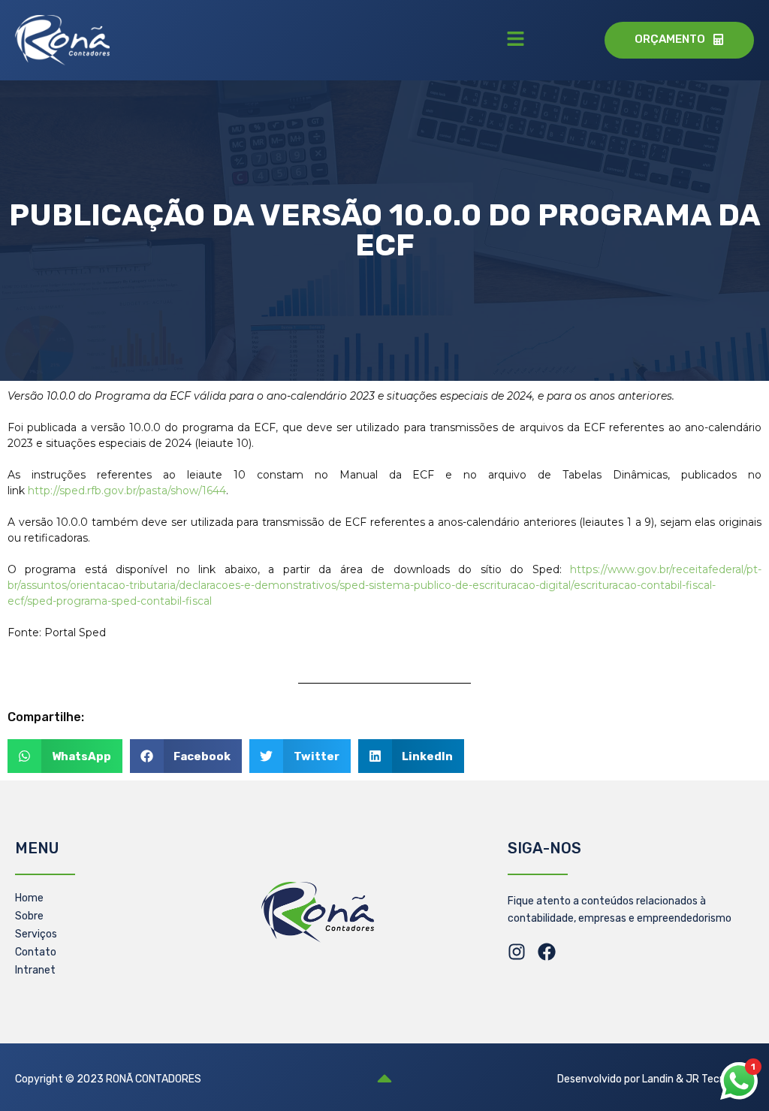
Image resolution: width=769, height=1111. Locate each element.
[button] (515, 39)
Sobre (29, 916)
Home (29, 898)
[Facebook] (547, 952)
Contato (35, 952)
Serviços (36, 934)
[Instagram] (517, 952)
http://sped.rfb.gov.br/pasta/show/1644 (127, 490)
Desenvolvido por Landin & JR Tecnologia (655, 1079)
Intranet (35, 970)
